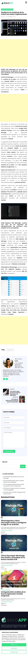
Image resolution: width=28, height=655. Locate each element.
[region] (14, 642)
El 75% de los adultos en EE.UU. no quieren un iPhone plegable (14, 489)
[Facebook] (4, 379)
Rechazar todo (14, 652)
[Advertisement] (14, 53)
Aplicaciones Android (7, 9)
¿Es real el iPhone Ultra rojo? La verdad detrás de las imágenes (13, 481)
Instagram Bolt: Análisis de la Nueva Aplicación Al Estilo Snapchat (13, 594)
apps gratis (10, 349)
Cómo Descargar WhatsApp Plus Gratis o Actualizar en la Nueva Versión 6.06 (13, 557)
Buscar (4, 462)
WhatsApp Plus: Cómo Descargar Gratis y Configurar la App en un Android (13, 522)
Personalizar (14, 648)
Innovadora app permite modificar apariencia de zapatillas (15, 393)
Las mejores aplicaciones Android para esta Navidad (12, 401)
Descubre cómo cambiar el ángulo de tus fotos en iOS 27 (14, 493)
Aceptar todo (14, 644)
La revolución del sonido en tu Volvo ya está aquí (13, 477)
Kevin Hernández (5, 590)
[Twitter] (7, 379)
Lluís (3, 16)
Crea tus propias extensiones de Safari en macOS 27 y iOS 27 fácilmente (13, 485)
